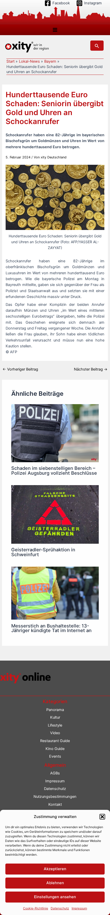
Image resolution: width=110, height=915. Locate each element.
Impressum (79, 908)
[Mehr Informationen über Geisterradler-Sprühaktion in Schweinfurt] (54, 514)
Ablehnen (55, 882)
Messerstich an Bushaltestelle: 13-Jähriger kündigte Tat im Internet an (51, 628)
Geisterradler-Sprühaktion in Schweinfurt (43, 552)
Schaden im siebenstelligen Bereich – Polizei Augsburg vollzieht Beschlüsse (54, 470)
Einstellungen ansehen (55, 896)
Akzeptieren (55, 868)
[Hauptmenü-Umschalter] (55, 29)
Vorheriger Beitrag (20, 369)
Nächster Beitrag (90, 369)
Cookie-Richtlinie (35, 908)
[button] (102, 816)
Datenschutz (60, 908)
